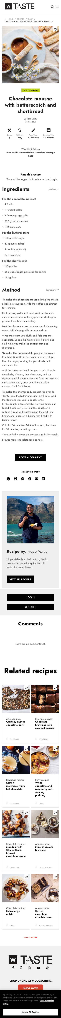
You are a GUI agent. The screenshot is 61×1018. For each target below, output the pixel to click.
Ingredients (51, 289)
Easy (30, 19)
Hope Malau (32, 119)
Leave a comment (30, 457)
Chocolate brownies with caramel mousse (45, 725)
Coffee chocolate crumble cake (43, 914)
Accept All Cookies (30, 1012)
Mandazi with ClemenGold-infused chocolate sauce (15, 851)
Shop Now (30, 988)
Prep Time (33, 135)
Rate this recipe (30, 174)
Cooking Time (48, 135)
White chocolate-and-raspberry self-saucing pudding (44, 789)
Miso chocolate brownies (44, 848)
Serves (9, 135)
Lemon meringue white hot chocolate (15, 786)
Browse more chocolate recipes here (22, 440)
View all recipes (20, 579)
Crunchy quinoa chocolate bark (15, 723)
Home (10, 19)
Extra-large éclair (13, 912)
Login (54, 179)
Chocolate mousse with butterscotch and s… (28, 21)
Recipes (20, 19)
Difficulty (19, 135)
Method (53, 189)
